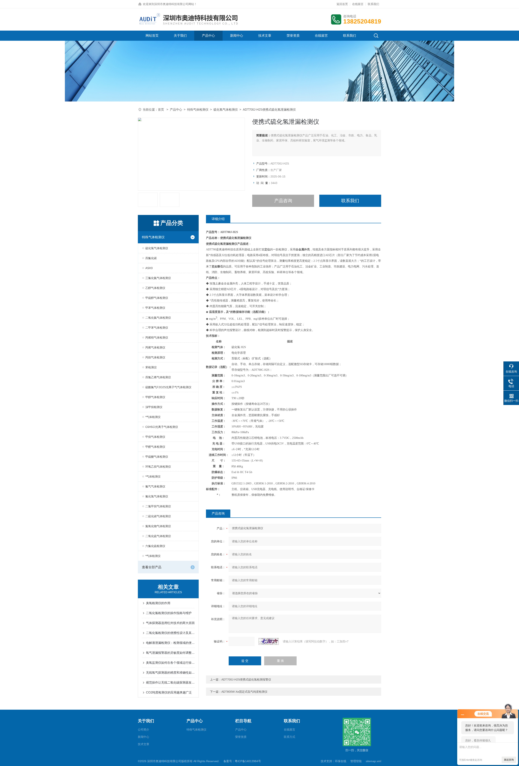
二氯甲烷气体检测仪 (158, 506)
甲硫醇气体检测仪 (156, 297)
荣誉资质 (293, 35)
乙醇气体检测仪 (155, 288)
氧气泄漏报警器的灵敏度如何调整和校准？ (170, 652)
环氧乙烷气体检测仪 (158, 466)
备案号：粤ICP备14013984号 (242, 761)
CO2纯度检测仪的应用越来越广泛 (169, 692)
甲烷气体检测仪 (155, 436)
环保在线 (340, 761)
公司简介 (143, 729)
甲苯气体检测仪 (155, 307)
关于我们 (180, 35)
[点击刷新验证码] (268, 641)
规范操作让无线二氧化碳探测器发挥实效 (170, 682)
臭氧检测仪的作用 (158, 603)
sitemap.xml (373, 761)
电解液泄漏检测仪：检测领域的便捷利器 (170, 642)
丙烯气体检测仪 (155, 347)
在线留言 (358, 4)
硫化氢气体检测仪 (225, 109)
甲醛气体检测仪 (155, 446)
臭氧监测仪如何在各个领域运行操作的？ (170, 662)
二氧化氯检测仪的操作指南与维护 (169, 613)
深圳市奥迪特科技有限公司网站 (174, 4)
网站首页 (152, 35)
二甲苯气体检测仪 (156, 327)
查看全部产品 (151, 567)
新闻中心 (236, 35)
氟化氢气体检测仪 (156, 496)
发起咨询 (509, 759)
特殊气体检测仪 (197, 109)
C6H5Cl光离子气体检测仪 (161, 426)
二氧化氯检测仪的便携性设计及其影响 (170, 633)
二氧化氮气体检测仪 (158, 317)
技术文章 (264, 35)
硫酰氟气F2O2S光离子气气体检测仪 (168, 387)
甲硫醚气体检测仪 (156, 456)
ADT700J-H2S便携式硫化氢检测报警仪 (246, 679)
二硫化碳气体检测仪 (158, 516)
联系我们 (373, 4)
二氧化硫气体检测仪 (158, 536)
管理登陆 (356, 761)
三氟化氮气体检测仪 (158, 278)
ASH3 (149, 268)
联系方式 (289, 736)
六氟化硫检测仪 (155, 546)
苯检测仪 (151, 367)
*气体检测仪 (153, 417)
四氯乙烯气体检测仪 (158, 377)
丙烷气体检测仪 (155, 357)
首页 (161, 109)
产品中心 (208, 35)
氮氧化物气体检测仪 (158, 526)
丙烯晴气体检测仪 (156, 337)
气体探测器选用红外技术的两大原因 (170, 623)
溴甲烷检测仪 (153, 407)
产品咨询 (283, 200)
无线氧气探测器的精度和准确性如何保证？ (170, 672)
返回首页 (342, 4)
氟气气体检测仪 (155, 486)
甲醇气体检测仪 (155, 397)
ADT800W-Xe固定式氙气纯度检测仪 (244, 691)
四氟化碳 (151, 258)
